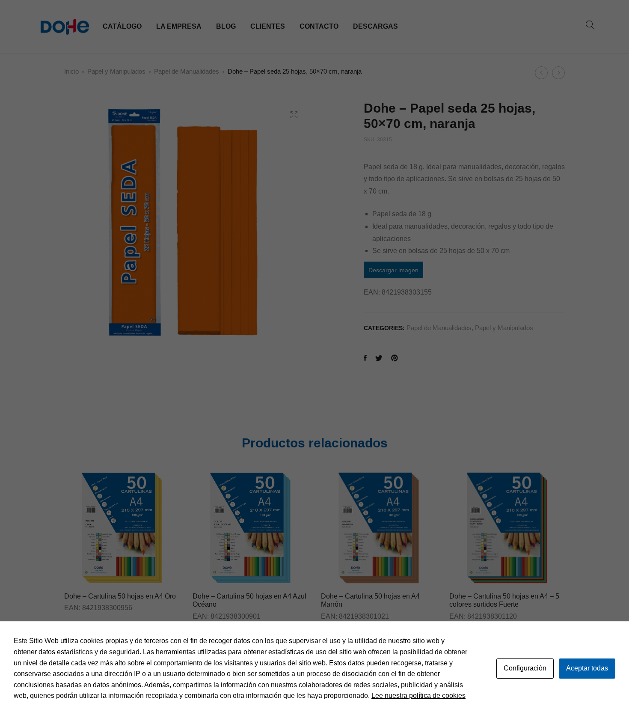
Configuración (525, 668)
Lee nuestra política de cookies (418, 695)
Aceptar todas (587, 668)
